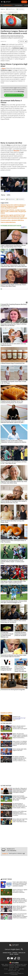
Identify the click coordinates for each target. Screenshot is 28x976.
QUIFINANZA (23, 965)
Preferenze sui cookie (12, 970)
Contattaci (14, 952)
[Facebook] (8, 959)
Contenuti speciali (7, 952)
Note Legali (11, 968)
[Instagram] (18, 959)
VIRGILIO (6, 964)
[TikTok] (15, 959)
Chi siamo (6, 968)
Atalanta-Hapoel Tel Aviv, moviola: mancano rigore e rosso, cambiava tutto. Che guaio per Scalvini (13, 211)
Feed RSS (11, 954)
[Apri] (2, 2)
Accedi (24, 1)
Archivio (16, 954)
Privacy (16, 968)
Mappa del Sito (21, 952)
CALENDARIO (18, 5)
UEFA (8, 195)
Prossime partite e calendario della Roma (12, 220)
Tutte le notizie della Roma (8, 222)
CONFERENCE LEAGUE (12, 12)
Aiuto (19, 970)
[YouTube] (12, 959)
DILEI (15, 965)
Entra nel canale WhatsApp (15, 95)
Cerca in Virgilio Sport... (13, 949)
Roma (3, 195)
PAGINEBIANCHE (5, 965)
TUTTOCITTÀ (11, 965)
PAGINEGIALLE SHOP (19, 964)
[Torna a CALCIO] (2, 5)
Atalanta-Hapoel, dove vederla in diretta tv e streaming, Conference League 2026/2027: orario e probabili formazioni (13, 206)
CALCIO (4, 12)
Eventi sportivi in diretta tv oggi (17, 853)
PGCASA (25, 964)
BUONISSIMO (11, 967)
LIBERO (2, 964)
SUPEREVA (17, 967)
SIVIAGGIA (19, 965)
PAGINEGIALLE (11, 964)
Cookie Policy (21, 968)
